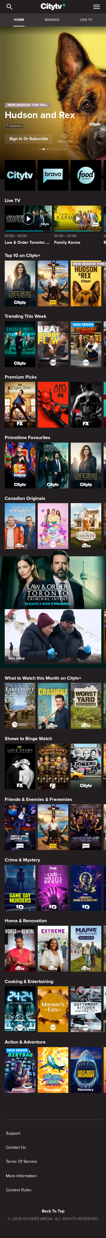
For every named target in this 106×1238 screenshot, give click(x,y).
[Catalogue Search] (9, 6)
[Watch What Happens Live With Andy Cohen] (20, 827)
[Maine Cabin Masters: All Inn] (86, 949)
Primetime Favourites (27, 438)
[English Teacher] (20, 405)
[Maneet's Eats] (53, 1009)
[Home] (53, 6)
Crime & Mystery (22, 860)
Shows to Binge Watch (28, 739)
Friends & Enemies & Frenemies (38, 799)
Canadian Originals (25, 498)
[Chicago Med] (20, 344)
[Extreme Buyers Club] (53, 949)
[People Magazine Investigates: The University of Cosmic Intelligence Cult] (86, 888)
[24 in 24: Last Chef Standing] (20, 1009)
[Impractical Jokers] (86, 767)
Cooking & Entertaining (29, 982)
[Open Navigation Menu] (96, 6)
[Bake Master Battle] (53, 526)
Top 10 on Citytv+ (22, 255)
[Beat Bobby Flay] (53, 344)
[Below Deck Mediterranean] (53, 283)
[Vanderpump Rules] (86, 827)
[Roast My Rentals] (20, 949)
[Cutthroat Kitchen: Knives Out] (86, 1009)
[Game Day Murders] (20, 888)
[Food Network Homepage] (86, 175)
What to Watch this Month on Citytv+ (43, 678)
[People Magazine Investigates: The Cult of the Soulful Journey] (53, 888)
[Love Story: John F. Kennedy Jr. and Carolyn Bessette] (20, 767)
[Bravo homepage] (53, 175)
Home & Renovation (26, 921)
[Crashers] (53, 706)
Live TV (12, 201)
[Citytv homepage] (20, 175)
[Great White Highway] (86, 1070)
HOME (19, 20)
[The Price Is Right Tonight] (20, 465)
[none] (13, 1133)
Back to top (53, 1211)
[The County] (86, 526)
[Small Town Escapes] (20, 526)
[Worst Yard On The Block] (86, 706)
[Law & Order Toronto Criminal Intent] (53, 465)
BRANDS (52, 20)
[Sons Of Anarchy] (86, 405)
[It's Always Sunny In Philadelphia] (53, 767)
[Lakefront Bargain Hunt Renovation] (20, 706)
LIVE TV (86, 20)
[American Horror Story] (53, 405)
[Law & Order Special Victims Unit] (20, 283)
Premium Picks (21, 377)
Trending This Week (26, 316)
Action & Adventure (25, 1042)
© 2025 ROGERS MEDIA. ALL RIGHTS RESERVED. (53, 1219)
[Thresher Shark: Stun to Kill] (53, 1070)
